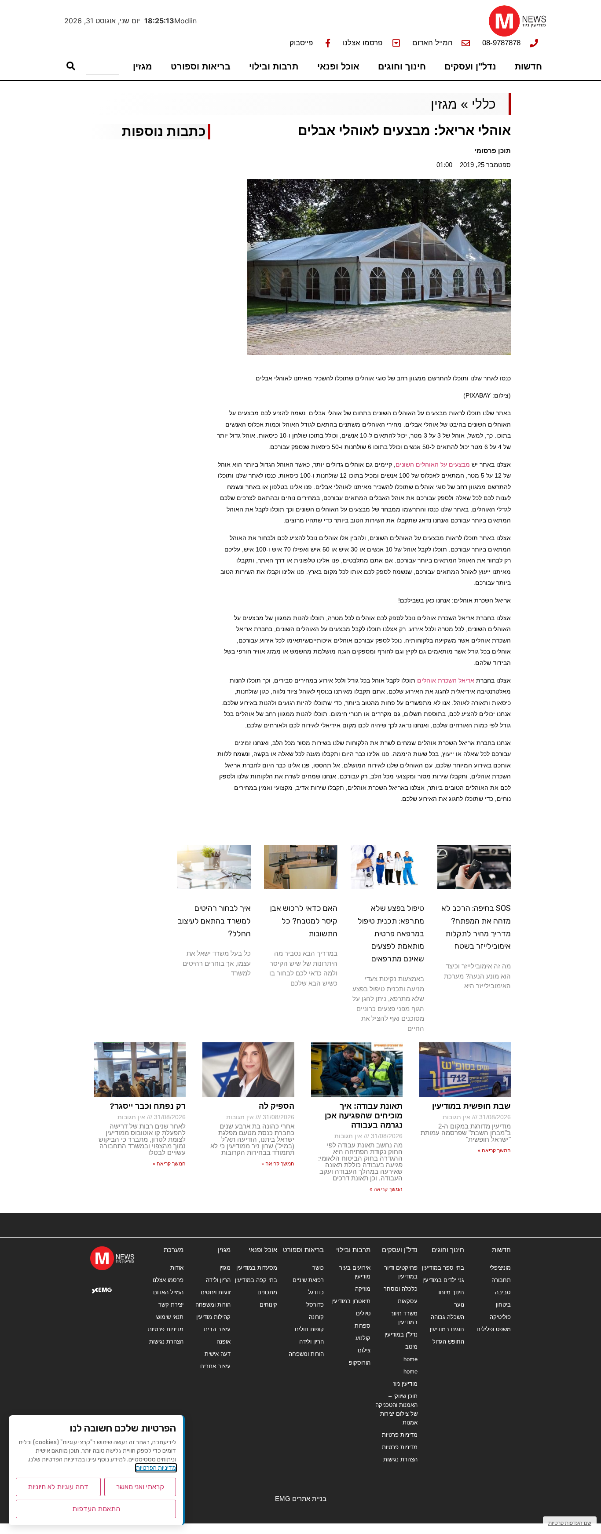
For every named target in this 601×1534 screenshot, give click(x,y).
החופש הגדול (448, 1341)
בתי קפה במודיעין (256, 1280)
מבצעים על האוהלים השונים (433, 464)
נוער (459, 1304)
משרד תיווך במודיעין (404, 1318)
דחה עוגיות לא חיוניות (58, 1487)
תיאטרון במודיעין (350, 1301)
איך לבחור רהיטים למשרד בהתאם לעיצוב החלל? (214, 921)
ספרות (362, 1325)
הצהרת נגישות (400, 1459)
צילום (364, 1350)
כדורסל (315, 1304)
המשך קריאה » (494, 1150)
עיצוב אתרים (215, 1366)
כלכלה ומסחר (400, 1289)
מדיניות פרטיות (399, 1435)
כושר (318, 1267)
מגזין (142, 66)
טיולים (363, 1313)
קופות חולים (309, 1329)
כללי (484, 104)
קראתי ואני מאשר (140, 1487)
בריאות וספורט (201, 66)
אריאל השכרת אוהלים (445, 680)
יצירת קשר (170, 1304)
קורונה (316, 1317)
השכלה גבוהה (447, 1317)
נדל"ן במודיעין (401, 1334)
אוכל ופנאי (338, 66)
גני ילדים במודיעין (443, 1280)
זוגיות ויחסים (215, 1292)
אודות (176, 1267)
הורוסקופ (359, 1362)
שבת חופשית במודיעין (471, 1106)
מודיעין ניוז (405, 1384)
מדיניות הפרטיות (156, 1468)
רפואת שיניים (308, 1280)
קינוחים (268, 1304)
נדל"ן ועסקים (470, 66)
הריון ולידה (311, 1341)
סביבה (503, 1292)
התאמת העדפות (96, 1509)
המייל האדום (168, 1292)
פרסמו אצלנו (168, 1280)
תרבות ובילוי (273, 66)
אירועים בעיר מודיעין (354, 1272)
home (410, 1359)
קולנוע (362, 1338)
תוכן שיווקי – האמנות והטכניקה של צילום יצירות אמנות (396, 1409)
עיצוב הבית (217, 1329)
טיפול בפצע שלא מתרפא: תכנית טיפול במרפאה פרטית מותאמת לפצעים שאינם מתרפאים (391, 933)
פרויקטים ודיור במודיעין (400, 1272)
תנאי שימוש (169, 1317)
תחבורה (501, 1280)
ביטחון (503, 1304)
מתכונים (267, 1292)
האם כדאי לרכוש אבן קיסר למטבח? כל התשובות (303, 921)
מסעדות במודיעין (256, 1267)
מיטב (411, 1347)
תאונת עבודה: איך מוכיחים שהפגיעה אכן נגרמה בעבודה (364, 1115)
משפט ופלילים (493, 1329)
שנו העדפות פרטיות (569, 1522)
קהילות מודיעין (213, 1317)
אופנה (223, 1341)
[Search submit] (71, 66)
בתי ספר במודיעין (443, 1267)
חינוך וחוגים (402, 66)
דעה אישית (217, 1354)
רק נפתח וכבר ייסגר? (148, 1106)
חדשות (528, 66)
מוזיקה (362, 1289)
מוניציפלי (500, 1267)
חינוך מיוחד (450, 1292)
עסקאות (407, 1301)
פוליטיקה (500, 1317)
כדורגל (316, 1292)
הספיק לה (276, 1106)
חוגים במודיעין (447, 1329)
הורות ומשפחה (306, 1354)
